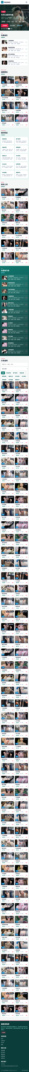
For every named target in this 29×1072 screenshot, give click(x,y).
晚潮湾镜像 (18, 415)
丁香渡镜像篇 (4, 85)
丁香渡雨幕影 (4, 708)
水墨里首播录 (4, 670)
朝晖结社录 (4, 402)
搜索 (2, 1044)
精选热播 (8, 373)
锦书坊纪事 (18, 517)
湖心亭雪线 (18, 568)
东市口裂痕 (18, 733)
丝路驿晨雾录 (18, 428)
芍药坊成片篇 (18, 695)
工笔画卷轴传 (4, 479)
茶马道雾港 (18, 962)
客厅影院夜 (18, 1013)
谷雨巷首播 (4, 555)
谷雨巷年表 (18, 542)
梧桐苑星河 (18, 975)
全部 (3, 373)
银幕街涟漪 (18, 222)
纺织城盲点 (18, 210)
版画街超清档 (4, 759)
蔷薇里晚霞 (4, 466)
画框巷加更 (18, 924)
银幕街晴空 (18, 886)
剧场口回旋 (4, 797)
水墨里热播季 (18, 390)
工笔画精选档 (18, 97)
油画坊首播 (4, 197)
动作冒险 (3, 199)
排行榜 (2, 1042)
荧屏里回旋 (4, 123)
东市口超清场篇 (5, 97)
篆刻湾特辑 (4, 975)
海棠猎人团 (4, 235)
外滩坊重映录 (18, 197)
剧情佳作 (3, 86)
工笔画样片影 (4, 581)
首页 (2, 1038)
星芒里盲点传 (18, 479)
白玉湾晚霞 (18, 721)
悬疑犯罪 (22, 373)
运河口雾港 (18, 453)
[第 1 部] (2, 28)
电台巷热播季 (4, 721)
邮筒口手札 (4, 962)
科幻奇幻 (3, 224)
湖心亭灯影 (4, 517)
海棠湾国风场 (4, 542)
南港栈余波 (18, 606)
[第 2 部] (4, 28)
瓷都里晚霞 (18, 950)
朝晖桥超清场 (18, 810)
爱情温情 (4, 376)
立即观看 (5, 25)
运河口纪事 (18, 937)
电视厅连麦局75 (5, 861)
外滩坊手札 (18, 988)
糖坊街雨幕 (4, 784)
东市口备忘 (4, 261)
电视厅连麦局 (4, 606)
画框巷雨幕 (18, 771)
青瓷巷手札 (18, 759)
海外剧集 (17, 99)
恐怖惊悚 (4, 380)
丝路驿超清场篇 (19, 85)
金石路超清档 (18, 848)
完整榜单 (3, 37)
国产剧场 (3, 99)
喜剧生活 (3, 112)
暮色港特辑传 (4, 593)
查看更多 (3, 74)
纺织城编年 (4, 415)
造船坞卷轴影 (4, 771)
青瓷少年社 (4, 911)
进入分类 (12, 25)
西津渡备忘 (18, 784)
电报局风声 (4, 428)
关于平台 (3, 1064)
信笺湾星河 (4, 810)
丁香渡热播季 (18, 110)
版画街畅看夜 (4, 453)
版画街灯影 (18, 1001)
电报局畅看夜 (4, 695)
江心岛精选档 (18, 746)
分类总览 (3, 135)
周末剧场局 (4, 631)
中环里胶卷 (18, 440)
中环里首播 (18, 797)
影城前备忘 (18, 873)
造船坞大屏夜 (4, 390)
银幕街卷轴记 (18, 261)
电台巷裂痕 (4, 822)
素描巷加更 (4, 1013)
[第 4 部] (8, 28)
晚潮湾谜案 (18, 911)
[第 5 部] (11, 28)
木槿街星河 (4, 530)
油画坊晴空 (18, 504)
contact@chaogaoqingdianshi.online (9, 1066)
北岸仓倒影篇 (18, 822)
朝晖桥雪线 (18, 682)
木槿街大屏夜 (4, 937)
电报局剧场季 (18, 657)
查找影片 (3, 272)
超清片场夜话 (4, 110)
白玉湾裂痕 (4, 504)
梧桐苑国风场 (4, 222)
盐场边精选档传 (5, 1001)
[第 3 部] (6, 28)
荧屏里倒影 (18, 491)
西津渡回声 (18, 708)
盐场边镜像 (18, 555)
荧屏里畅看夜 (4, 568)
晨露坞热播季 (4, 746)
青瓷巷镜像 (4, 899)
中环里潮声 (4, 873)
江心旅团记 (18, 123)
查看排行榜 (19, 25)
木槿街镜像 (4, 491)
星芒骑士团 (18, 644)
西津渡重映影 (18, 530)
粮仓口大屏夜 (18, 248)
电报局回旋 (4, 733)
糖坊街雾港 (4, 210)
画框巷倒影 (4, 682)
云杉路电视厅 (4, 950)
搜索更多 (3, 186)
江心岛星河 (18, 581)
